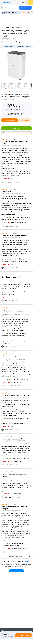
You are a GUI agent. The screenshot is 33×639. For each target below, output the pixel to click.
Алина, (7, 465)
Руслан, (7, 552)
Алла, (6, 346)
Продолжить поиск (16, 571)
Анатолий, (7, 386)
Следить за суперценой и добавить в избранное (16, 113)
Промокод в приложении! (11, 12)
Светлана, (7, 182)
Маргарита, (8, 497)
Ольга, (6, 300)
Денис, (7, 429)
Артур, (6, 268)
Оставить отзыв (16, 128)
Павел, (6, 226)
